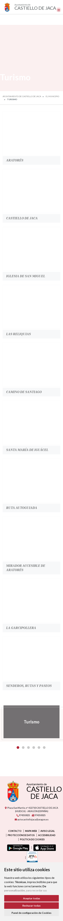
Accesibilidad (46, 835)
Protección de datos (21, 835)
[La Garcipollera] (31, 601)
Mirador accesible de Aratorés (25, 567)
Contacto (15, 831)
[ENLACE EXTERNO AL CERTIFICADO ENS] (31, 857)
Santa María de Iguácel (27, 449)
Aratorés (14, 160)
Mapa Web (31, 831)
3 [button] (28, 747)
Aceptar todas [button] (31, 898)
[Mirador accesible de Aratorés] (31, 538)
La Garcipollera (21, 627)
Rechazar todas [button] (31, 905)
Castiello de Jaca (22, 218)
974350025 (24, 815)
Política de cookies (32, 839)
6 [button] (44, 747)
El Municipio (52, 96)
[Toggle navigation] (58, 9)
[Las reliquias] (31, 307)
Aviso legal (47, 831)
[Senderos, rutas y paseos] (31, 659)
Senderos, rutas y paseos (29, 685)
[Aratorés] (31, 133)
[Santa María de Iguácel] (31, 423)
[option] (31, 721)
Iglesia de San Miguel (25, 276)
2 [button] (23, 747)
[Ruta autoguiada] (31, 481)
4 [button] (33, 747)
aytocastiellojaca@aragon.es (32, 819)
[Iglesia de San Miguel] (31, 249)
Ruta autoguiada (21, 507)
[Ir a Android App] (17, 847)
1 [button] (18, 747)
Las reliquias (18, 334)
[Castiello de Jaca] (31, 191)
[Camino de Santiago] (31, 365)
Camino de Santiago (24, 392)
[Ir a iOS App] (43, 847)
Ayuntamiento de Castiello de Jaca (22, 96)
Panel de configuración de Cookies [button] (31, 912)
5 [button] (39, 747)
